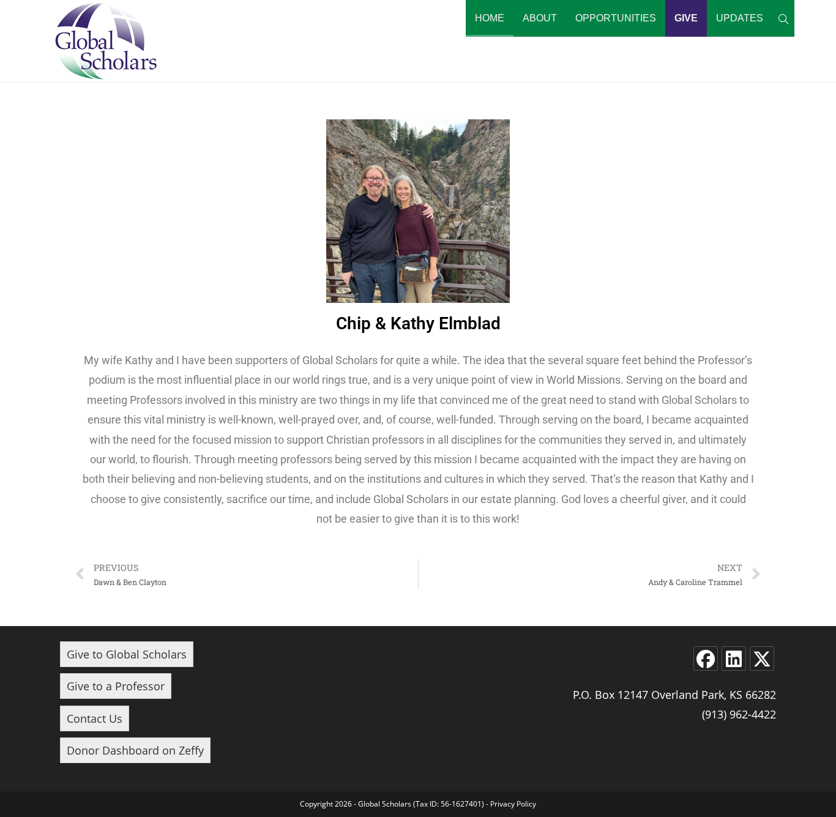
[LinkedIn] (734, 658)
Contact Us (94, 718)
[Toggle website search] (783, 18)
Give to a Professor (116, 686)
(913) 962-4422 (739, 714)
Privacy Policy (513, 804)
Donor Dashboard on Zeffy (135, 750)
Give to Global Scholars (127, 654)
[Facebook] (705, 658)
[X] (762, 658)
